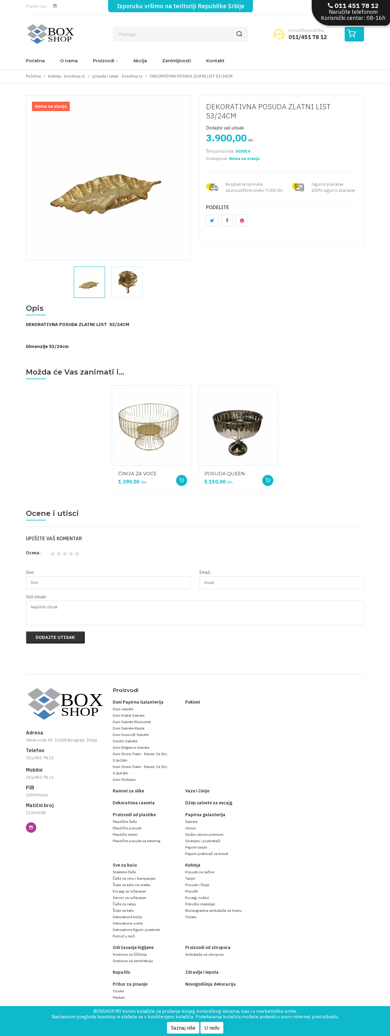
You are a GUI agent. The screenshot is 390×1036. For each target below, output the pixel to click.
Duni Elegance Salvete (131, 747)
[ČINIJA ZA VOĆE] (152, 425)
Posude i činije (197, 884)
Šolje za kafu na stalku (132, 884)
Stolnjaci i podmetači (202, 841)
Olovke (118, 991)
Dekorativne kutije (127, 917)
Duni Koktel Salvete (128, 715)
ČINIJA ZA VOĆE (137, 473)
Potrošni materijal (200, 904)
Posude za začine (199, 872)
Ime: (30, 572)
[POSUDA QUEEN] (238, 425)
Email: (205, 572)
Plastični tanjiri (125, 834)
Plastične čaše (125, 821)
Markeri (119, 997)
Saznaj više (183, 1028)
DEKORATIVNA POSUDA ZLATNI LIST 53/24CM (268, 111)
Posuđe (191, 891)
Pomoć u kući (124, 936)
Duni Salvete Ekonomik (132, 721)
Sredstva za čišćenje (130, 954)
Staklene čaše (124, 872)
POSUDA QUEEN (224, 473)
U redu (211, 1028)
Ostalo (191, 917)
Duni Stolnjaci (124, 779)
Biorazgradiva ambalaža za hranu (213, 910)
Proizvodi (103, 60)
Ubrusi (190, 828)
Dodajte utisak (55, 637)
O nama (69, 60)
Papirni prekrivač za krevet (206, 853)
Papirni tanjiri (196, 847)
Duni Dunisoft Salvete (131, 734)
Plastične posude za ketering (136, 841)
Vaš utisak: (36, 597)
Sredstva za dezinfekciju (133, 960)
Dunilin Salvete (125, 741)
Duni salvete (123, 709)
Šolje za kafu (123, 910)
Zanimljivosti (176, 60)
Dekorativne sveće (128, 923)
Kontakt (215, 60)
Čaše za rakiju (124, 904)
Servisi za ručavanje (129, 897)
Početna (35, 60)
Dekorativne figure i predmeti (136, 929)
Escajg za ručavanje (129, 891)
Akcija (140, 60)
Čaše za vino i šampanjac (134, 878)
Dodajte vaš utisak (225, 128)
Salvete (191, 821)
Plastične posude (127, 828)
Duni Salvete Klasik (128, 728)
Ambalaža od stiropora (204, 954)
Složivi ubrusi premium (204, 834)
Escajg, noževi (197, 897)
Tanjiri (190, 878)
